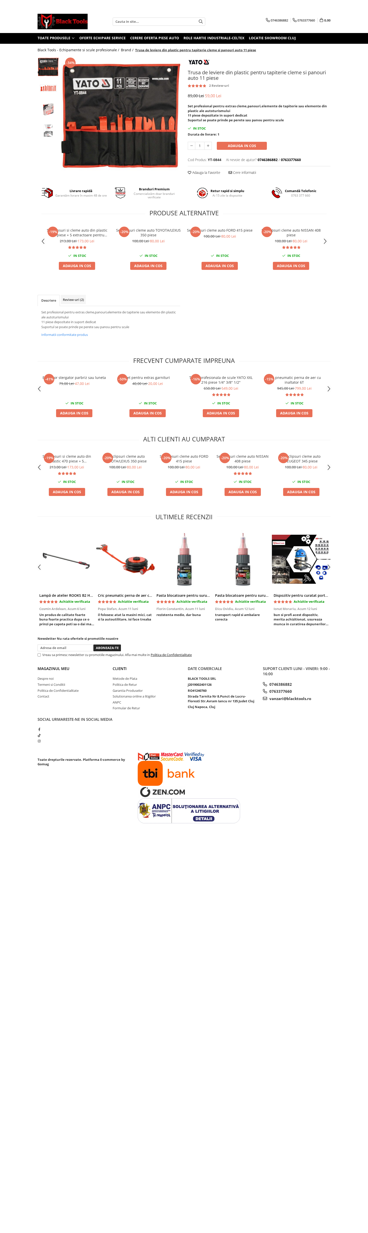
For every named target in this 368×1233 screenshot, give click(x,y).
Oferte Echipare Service (102, 38)
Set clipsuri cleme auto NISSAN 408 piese (291, 232)
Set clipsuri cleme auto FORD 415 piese (220, 230)
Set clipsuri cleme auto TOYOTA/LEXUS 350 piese (148, 232)
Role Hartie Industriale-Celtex (213, 38)
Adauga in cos (242, 145)
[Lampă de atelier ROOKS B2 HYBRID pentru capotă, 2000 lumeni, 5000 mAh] (67, 559)
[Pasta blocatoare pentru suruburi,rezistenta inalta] (242, 559)
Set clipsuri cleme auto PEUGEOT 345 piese (301, 458)
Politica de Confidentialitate (171, 655)
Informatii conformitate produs (64, 334)
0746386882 (280, 684)
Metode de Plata (125, 678)
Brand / (127, 50)
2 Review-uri (219, 85)
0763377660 (280, 691)
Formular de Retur (126, 708)
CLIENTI (120, 668)
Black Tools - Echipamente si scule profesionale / (79, 50)
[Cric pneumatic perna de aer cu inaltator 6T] (125, 559)
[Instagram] (39, 741)
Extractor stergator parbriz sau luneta (74, 377)
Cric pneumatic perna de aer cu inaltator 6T (294, 380)
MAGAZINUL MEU (53, 668)
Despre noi (46, 678)
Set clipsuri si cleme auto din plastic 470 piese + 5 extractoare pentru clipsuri (77, 232)
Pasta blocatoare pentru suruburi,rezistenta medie (200, 595)
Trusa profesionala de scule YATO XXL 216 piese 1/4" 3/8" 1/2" (221, 380)
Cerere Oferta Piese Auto (154, 38)
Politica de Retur (125, 684)
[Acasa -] (63, 21)
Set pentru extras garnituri (147, 377)
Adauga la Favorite (205, 172)
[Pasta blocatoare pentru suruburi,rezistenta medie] (184, 559)
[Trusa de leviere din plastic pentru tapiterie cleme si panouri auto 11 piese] (120, 115)
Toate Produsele (54, 38)
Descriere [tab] (48, 300)
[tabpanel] (120, 115)
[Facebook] (39, 729)
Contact (43, 696)
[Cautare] (200, 22)
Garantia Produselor (128, 690)
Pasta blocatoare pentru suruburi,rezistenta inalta (258, 595)
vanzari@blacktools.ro (289, 698)
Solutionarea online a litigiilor (134, 696)
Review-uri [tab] (73, 299)
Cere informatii (244, 172)
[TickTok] (39, 735)
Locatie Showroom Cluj (272, 38)
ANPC (117, 702)
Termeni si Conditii (51, 684)
